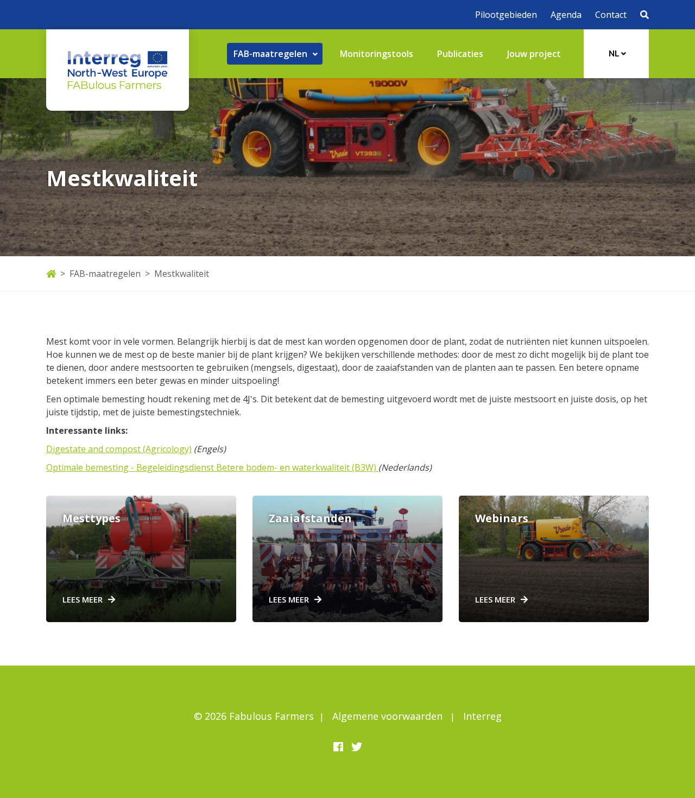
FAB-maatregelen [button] (271, 54)
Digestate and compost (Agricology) (119, 449)
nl (615, 53)
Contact (611, 15)
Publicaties (460, 54)
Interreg (482, 716)
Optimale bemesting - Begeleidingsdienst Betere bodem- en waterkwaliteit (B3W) (211, 467)
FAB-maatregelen (105, 274)
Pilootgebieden (506, 15)
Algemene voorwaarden (387, 716)
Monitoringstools (376, 54)
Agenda (566, 15)
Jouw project (534, 54)
